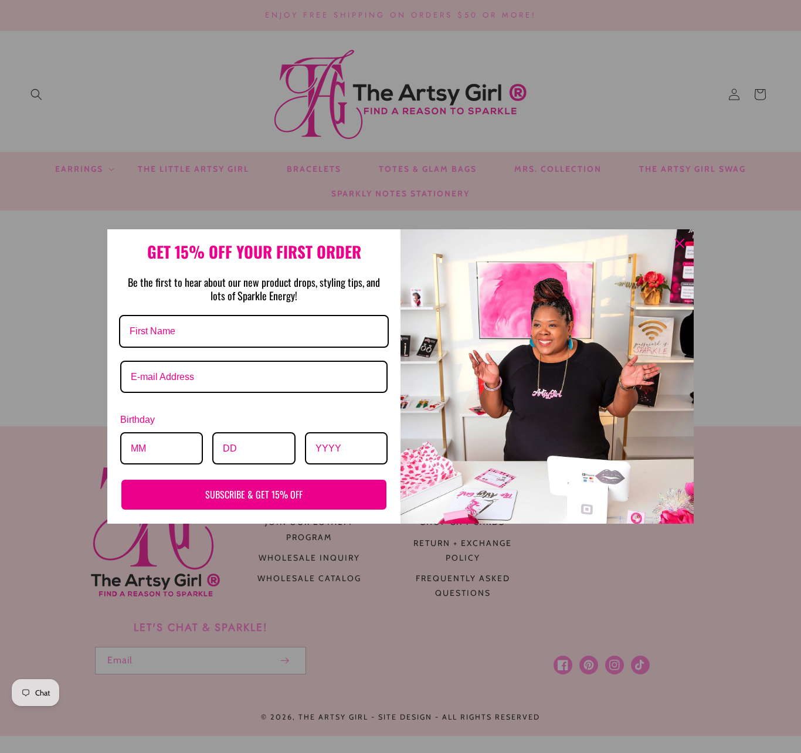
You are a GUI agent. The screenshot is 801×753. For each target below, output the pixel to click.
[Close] (680, 243)
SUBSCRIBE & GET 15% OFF (254, 494)
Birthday (137, 420)
